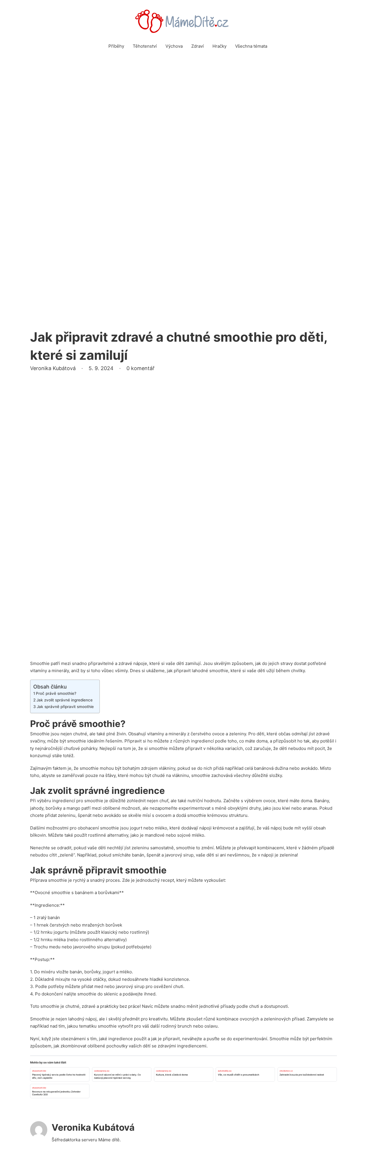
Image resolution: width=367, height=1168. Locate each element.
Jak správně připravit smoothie (65, 706)
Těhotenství (145, 46)
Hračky (219, 46)
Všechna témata (251, 46)
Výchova (174, 46)
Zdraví (197, 46)
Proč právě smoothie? (56, 693)
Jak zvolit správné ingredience (64, 700)
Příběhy (116, 46)
